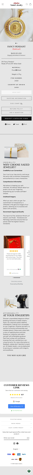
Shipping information (16, 98)
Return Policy (16, 108)
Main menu (16, 423)
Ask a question (16, 112)
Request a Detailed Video (16, 118)
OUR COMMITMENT (16, 427)
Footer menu (16, 419)
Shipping (9, 55)
